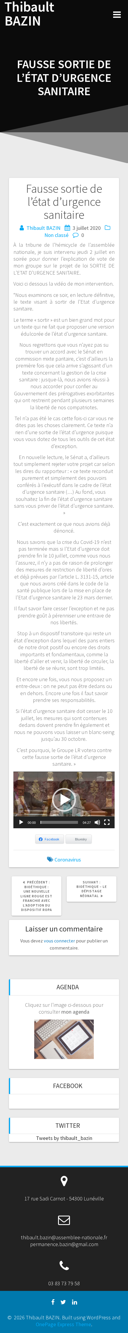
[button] (64, 800)
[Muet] (97, 822)
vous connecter (59, 941)
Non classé (56, 235)
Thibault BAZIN (29, 14)
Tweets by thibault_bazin (64, 1138)
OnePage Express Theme (63, 1324)
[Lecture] (21, 822)
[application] (64, 800)
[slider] (59, 822)
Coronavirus (67, 859)
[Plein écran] (107, 822)
